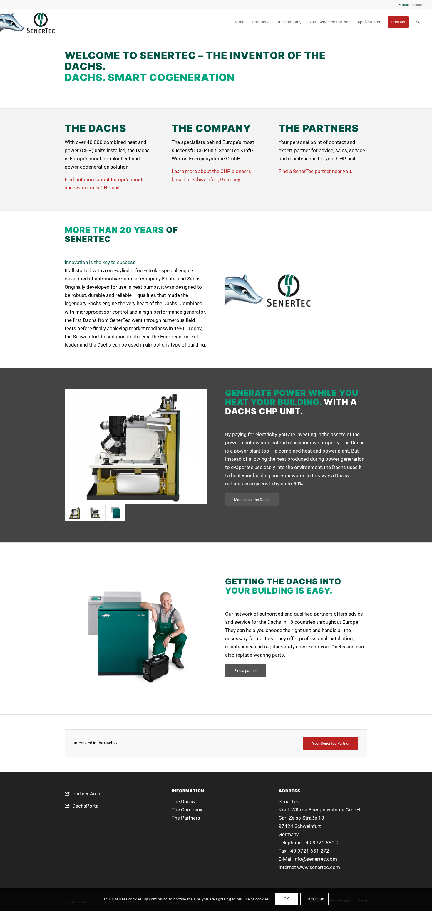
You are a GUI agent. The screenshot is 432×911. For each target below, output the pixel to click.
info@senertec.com (315, 859)
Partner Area (86, 793)
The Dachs (183, 801)
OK (286, 899)
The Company (187, 810)
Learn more (314, 899)
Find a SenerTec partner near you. (315, 171)
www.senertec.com (318, 867)
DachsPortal (86, 806)
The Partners (186, 818)
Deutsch (417, 5)
